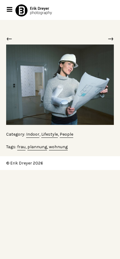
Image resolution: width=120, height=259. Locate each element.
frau (21, 146)
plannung (37, 146)
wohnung (58, 146)
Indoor (32, 134)
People (66, 134)
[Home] (39, 10)
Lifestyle (49, 134)
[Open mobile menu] (10, 9)
